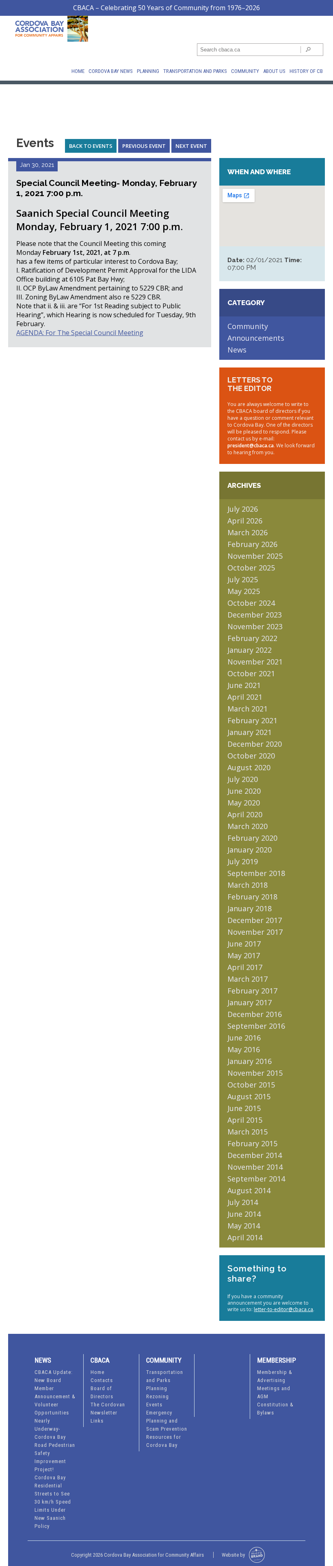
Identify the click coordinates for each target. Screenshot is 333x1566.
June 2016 (244, 1038)
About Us (274, 71)
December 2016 (254, 1014)
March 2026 (247, 532)
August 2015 (248, 1096)
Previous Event (144, 146)
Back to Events (90, 146)
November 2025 (255, 556)
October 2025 (251, 568)
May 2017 (243, 955)
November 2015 (255, 1073)
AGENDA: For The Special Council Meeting (79, 332)
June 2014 (244, 1214)
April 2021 (244, 697)
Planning (148, 71)
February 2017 (252, 991)
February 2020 (252, 838)
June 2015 (244, 1108)
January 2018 (249, 908)
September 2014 (256, 1179)
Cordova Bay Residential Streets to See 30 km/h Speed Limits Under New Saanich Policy (53, 1501)
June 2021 (244, 685)
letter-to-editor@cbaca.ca (283, 1309)
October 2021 (251, 673)
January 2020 (249, 850)
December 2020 (254, 744)
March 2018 (247, 885)
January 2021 (249, 732)
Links (97, 1421)
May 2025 (243, 591)
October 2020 (251, 756)
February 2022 (252, 638)
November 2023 (255, 626)
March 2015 (247, 1132)
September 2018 (256, 873)
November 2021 (255, 662)
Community (245, 71)
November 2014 (255, 1167)
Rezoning (157, 1396)
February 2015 (252, 1143)
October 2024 (251, 603)
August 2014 (248, 1190)
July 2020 (242, 779)
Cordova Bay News (111, 71)
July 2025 (242, 579)
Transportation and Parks (195, 71)
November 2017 (255, 932)
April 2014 (244, 1237)
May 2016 (243, 1049)
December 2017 (254, 920)
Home (77, 71)
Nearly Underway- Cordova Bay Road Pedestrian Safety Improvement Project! (55, 1445)
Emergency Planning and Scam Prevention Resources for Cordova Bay (166, 1429)
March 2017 (247, 979)
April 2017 (244, 967)
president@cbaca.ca (250, 445)
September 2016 (256, 1026)
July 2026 (242, 509)
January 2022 (249, 650)
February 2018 (252, 897)
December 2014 (254, 1155)
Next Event (191, 146)
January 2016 (249, 1061)
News (237, 350)
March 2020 (247, 826)
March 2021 (247, 709)
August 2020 (248, 767)
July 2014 (242, 1202)
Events (154, 1404)
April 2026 (244, 521)
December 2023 (254, 615)
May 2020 (243, 803)
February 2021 (252, 720)
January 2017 (249, 1002)
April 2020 (244, 814)
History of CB (306, 71)
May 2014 (243, 1226)
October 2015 (251, 1085)
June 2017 (244, 944)
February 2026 (252, 544)
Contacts (102, 1380)
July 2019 (242, 861)
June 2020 (244, 791)
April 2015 (244, 1120)
